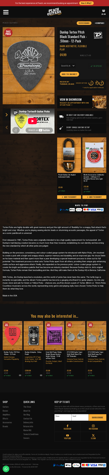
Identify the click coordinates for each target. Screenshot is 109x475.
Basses (5, 410)
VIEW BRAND (84, 23)
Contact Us (27, 418)
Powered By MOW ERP (30, 467)
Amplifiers (6, 414)
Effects (5, 418)
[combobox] (68, 65)
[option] (33, 121)
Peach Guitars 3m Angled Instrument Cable (67, 176)
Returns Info (28, 426)
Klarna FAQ (27, 430)
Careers (26, 438)
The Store (27, 406)
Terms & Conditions (30, 434)
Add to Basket (70, 197)
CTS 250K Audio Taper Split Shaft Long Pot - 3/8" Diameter (96, 356)
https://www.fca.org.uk (73, 459)
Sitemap (35, 464)
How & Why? (86, 3)
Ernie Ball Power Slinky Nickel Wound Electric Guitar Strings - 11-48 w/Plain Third (54, 357)
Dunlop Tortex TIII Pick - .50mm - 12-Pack (12, 355)
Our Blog (26, 414)
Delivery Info (28, 422)
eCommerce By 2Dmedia (11, 467)
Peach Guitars (10, 23)
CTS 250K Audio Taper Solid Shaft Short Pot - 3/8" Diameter (75, 356)
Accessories (7, 422)
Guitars (6, 406)
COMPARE (100, 23)
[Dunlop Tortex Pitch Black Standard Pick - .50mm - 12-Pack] (28, 65)
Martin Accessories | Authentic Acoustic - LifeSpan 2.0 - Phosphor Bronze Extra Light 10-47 (94, 178)
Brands (5, 426)
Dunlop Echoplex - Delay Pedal (33, 356)
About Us (26, 410)
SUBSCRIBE (97, 417)
